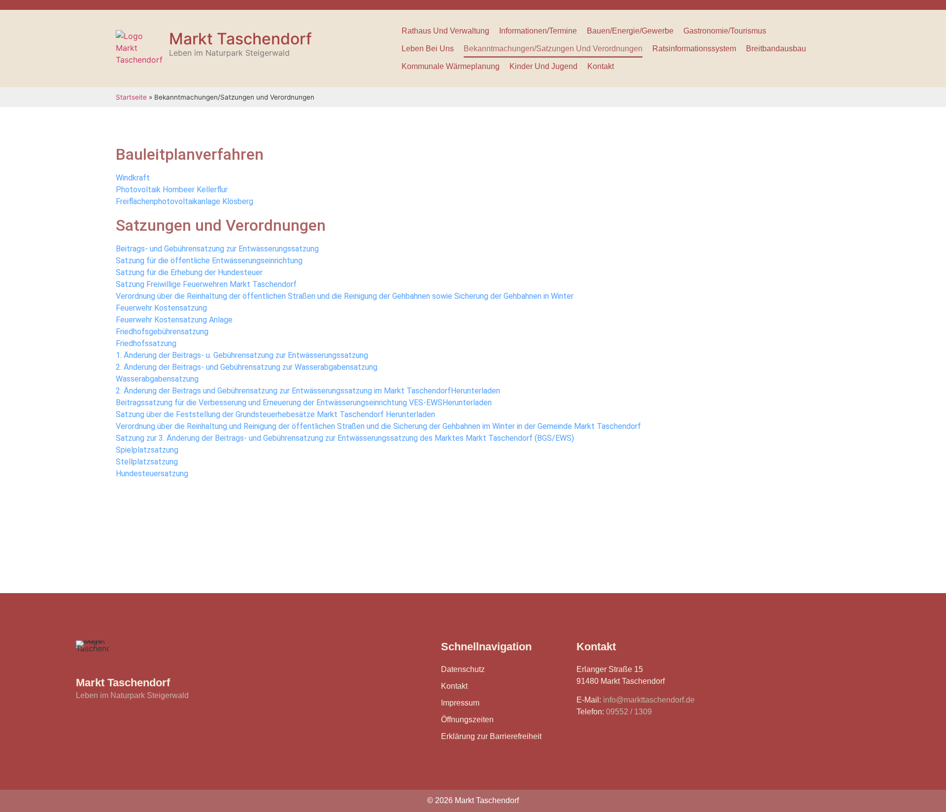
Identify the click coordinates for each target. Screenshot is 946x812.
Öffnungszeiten (467, 719)
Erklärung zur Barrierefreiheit (491, 736)
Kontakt (600, 66)
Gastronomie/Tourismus (724, 31)
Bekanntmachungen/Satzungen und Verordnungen (553, 48)
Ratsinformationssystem (694, 48)
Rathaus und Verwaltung (445, 31)
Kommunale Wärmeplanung (451, 66)
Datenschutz (463, 669)
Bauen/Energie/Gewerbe (630, 31)
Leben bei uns (428, 48)
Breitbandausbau (776, 48)
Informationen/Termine (538, 31)
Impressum (460, 703)
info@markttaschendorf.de (649, 700)
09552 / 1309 (629, 711)
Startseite (131, 97)
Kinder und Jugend (543, 66)
